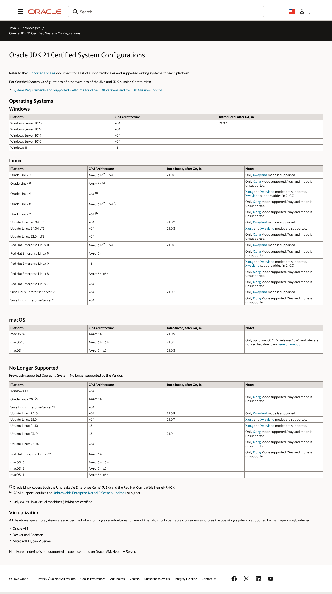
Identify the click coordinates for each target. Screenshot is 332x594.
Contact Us (209, 579)
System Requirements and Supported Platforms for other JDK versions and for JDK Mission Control (87, 90)
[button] (20, 12)
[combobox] (166, 11)
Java (12, 28)
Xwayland (260, 175)
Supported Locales (41, 73)
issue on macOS (289, 344)
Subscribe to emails (157, 579)
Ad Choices (117, 579)
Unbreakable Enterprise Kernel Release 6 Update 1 (89, 493)
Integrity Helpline (186, 579)
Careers (135, 579)
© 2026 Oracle (18, 579)
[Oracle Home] (44, 11)
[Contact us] (312, 12)
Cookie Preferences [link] (92, 579)
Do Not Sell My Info (63, 579)
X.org (257, 181)
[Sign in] (302, 12)
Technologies (30, 28)
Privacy (42, 579)
